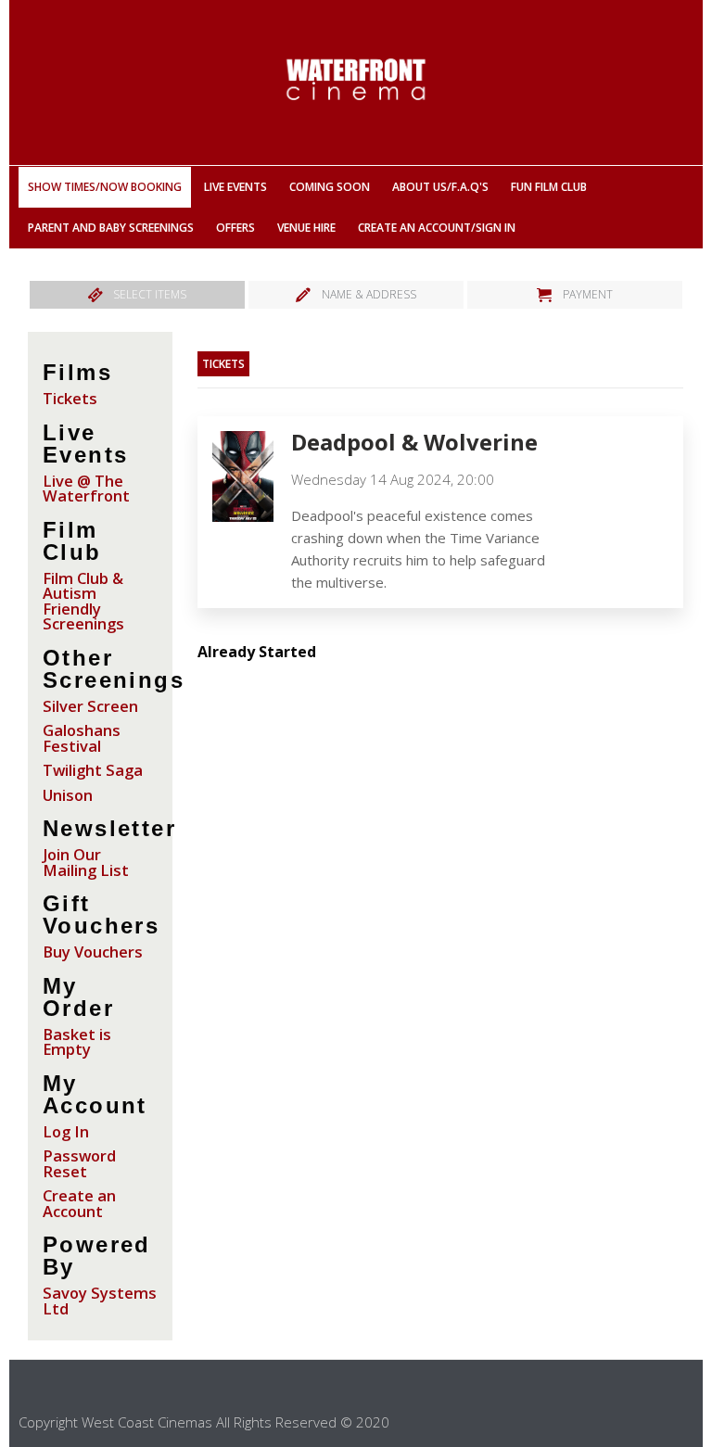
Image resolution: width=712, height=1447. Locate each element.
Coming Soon (329, 187)
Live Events (235, 187)
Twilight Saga (93, 770)
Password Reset (79, 1163)
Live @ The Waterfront (86, 488)
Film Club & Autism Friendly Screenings (83, 601)
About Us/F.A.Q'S (440, 187)
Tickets (70, 398)
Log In (66, 1131)
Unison (68, 795)
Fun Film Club (549, 187)
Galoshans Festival (82, 737)
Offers (235, 227)
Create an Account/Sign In (436, 227)
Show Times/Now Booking (105, 187)
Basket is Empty (77, 1041)
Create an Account (79, 1203)
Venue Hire (306, 227)
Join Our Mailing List (86, 862)
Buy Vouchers (93, 951)
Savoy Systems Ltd (100, 1300)
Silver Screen (90, 706)
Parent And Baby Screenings (111, 227)
